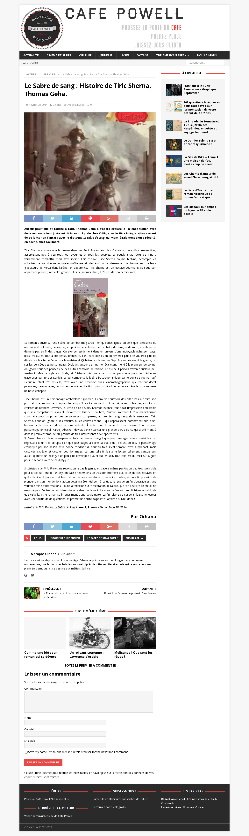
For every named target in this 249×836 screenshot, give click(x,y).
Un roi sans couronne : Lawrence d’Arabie (86, 654)
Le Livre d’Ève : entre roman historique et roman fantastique (198, 193)
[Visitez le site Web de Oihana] (25, 575)
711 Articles (68, 554)
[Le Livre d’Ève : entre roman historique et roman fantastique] (174, 194)
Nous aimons (207, 55)
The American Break (171, 55)
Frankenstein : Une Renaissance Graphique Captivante (200, 89)
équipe (49, 816)
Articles (72, 104)
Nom (27, 718)
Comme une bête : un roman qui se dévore (41, 654)
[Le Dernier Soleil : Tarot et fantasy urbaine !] (174, 145)
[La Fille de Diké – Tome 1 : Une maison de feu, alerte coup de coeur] (174, 161)
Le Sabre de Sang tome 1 (102, 538)
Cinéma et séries (59, 55)
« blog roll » (119, 807)
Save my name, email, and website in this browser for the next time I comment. (78, 752)
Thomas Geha (134, 538)
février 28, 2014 (38, 104)
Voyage (142, 55)
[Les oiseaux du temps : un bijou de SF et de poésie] (174, 211)
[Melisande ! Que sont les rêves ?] (135, 632)
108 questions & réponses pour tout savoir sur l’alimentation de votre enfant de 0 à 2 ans (202, 107)
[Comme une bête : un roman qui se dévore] (45, 632)
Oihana (57, 104)
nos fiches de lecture (135, 799)
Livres (124, 55)
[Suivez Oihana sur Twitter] (31, 575)
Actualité (31, 55)
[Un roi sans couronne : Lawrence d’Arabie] (90, 632)
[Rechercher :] (205, 63)
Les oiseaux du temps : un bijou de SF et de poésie (200, 210)
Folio (38, 538)
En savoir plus (60, 799)
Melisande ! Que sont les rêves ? (133, 654)
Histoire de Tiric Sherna (64, 538)
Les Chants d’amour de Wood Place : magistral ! (201, 175)
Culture (85, 55)
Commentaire (33, 688)
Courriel (29, 729)
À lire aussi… (193, 73)
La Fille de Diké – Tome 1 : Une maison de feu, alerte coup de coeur (202, 160)
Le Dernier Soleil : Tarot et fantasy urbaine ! (200, 142)
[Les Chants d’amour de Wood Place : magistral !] (174, 178)
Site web (29, 740)
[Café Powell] (102, 49)
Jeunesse (106, 55)
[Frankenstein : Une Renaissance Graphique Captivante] (174, 90)
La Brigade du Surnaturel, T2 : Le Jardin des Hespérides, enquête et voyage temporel (201, 127)
